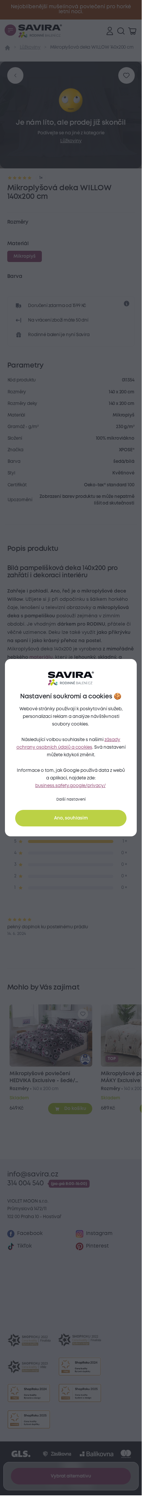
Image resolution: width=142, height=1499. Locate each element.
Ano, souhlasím (71, 818)
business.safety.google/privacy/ (70, 786)
